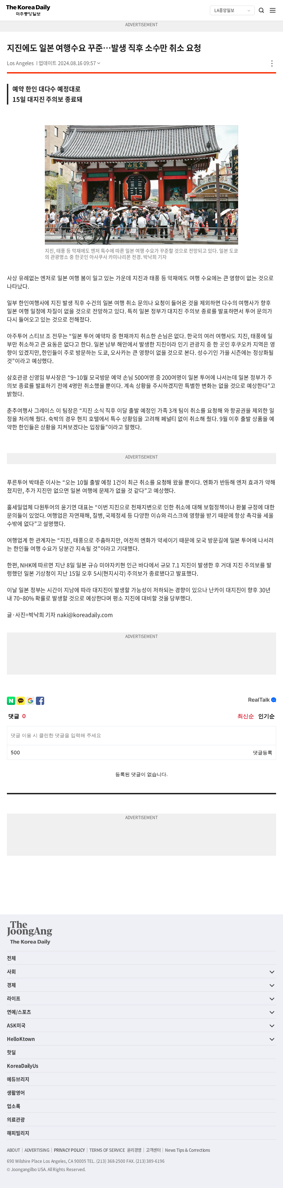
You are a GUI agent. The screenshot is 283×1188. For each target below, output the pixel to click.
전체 (11, 957)
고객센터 (153, 1150)
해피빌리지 (18, 1132)
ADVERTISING (37, 1150)
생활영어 (16, 1092)
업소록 (13, 1105)
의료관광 (16, 1119)
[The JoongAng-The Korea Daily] (29, 933)
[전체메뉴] (273, 10)
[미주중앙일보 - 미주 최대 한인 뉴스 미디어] (28, 10)
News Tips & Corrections (187, 1150)
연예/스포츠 (19, 1011)
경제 (11, 984)
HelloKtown (21, 1038)
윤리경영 (134, 1150)
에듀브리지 (18, 1079)
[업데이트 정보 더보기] (70, 63)
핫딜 (11, 1052)
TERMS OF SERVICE (107, 1150)
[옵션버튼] (272, 63)
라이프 (13, 998)
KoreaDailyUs (22, 1065)
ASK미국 (16, 1025)
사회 (11, 971)
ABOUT (13, 1150)
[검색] (261, 10)
